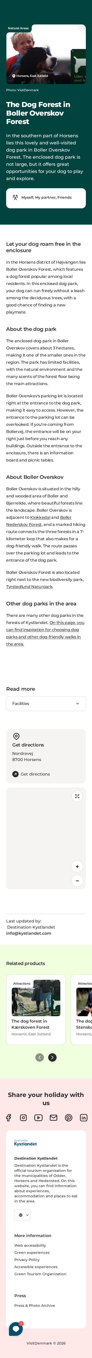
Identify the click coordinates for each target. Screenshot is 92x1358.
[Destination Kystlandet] (25, 1143)
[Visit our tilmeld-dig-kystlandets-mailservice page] (53, 1117)
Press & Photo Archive (34, 1305)
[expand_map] (77, 796)
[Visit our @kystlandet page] (38, 1117)
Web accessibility (30, 1245)
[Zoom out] (77, 881)
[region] (46, 838)
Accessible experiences (35, 1267)
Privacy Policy (27, 1259)
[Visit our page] (8, 1117)
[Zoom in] (77, 866)
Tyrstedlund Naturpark (29, 586)
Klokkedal (40, 517)
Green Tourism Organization (40, 1274)
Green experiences (32, 1252)
